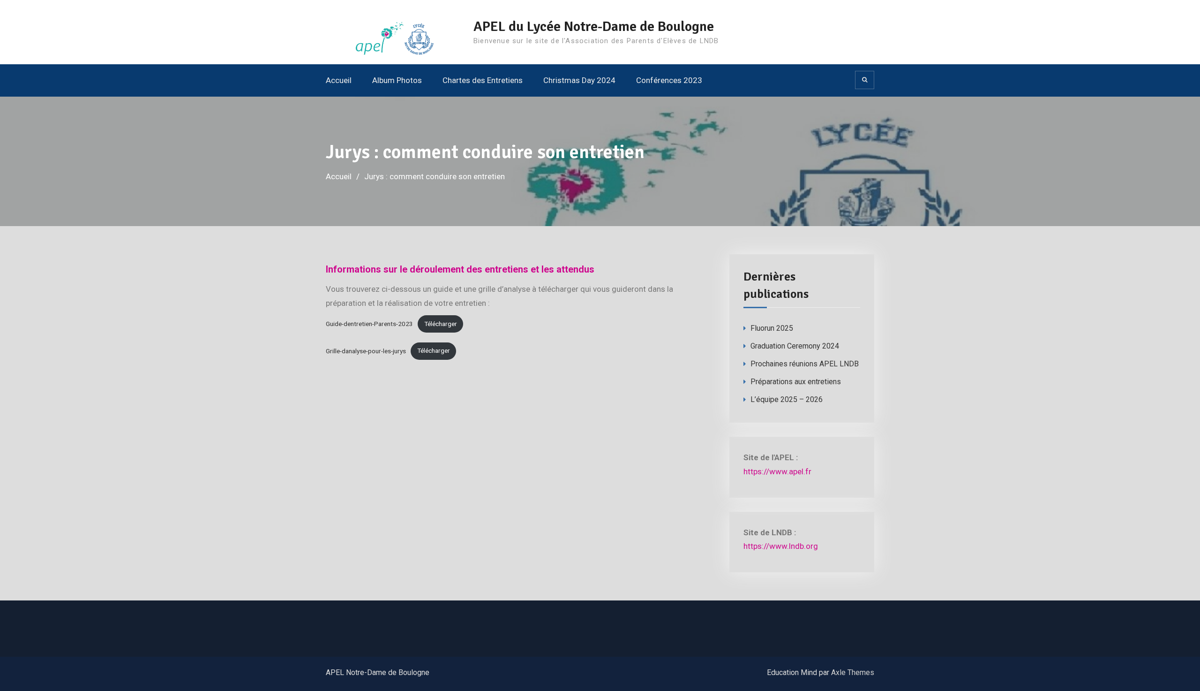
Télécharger (440, 323)
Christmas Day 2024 (579, 80)
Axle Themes (852, 672)
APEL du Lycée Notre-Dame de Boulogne (593, 26)
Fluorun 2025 (771, 328)
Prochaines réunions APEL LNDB (804, 363)
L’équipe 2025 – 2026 (786, 399)
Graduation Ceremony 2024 (794, 346)
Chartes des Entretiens (482, 80)
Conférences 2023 (669, 80)
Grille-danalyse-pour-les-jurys (366, 350)
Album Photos (397, 80)
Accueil (339, 80)
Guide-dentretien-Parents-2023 (369, 323)
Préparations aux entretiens (795, 381)
